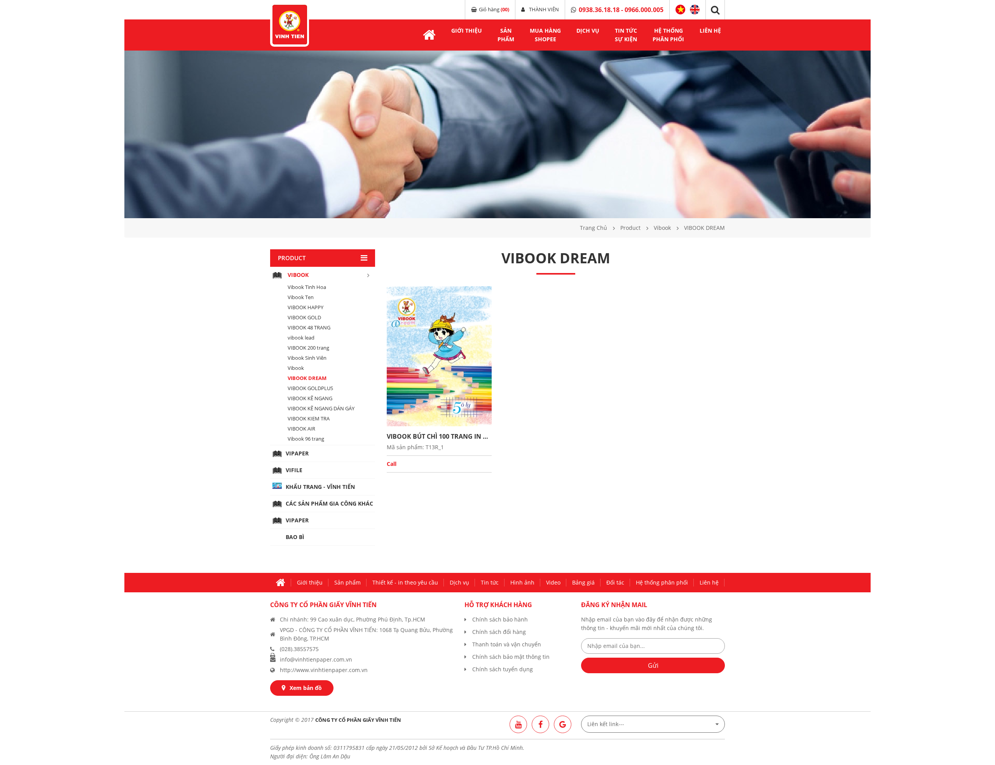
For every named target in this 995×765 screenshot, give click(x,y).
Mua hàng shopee (545, 35)
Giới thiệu (466, 30)
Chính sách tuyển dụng (502, 669)
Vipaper (297, 520)
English (695, 8)
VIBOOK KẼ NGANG (310, 398)
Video (553, 582)
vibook (298, 274)
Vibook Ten (301, 297)
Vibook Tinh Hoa (307, 287)
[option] (497, 134)
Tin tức (490, 582)
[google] (562, 724)
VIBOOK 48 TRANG (309, 327)
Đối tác (615, 582)
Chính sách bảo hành (500, 619)
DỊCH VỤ (587, 30)
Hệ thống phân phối (662, 582)
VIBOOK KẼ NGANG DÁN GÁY (321, 408)
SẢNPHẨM (506, 35)
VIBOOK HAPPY (305, 307)
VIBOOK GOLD (304, 317)
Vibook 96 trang (306, 438)
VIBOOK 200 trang (308, 347)
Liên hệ (710, 30)
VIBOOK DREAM (307, 378)
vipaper (297, 453)
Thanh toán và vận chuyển (506, 644)
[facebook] (540, 724)
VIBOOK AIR (301, 428)
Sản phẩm (347, 582)
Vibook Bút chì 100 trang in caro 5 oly (439, 436)
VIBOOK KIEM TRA (309, 418)
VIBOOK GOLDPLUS (310, 388)
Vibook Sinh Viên (307, 357)
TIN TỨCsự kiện (626, 35)
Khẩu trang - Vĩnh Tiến (320, 486)
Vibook (296, 367)
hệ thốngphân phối (668, 35)
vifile (294, 470)
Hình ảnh (522, 582)
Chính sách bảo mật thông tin (511, 656)
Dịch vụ (459, 582)
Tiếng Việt (680, 9)
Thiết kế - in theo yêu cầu (405, 582)
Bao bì (295, 537)
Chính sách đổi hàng (499, 631)
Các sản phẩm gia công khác (329, 503)
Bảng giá (583, 582)
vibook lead (301, 337)
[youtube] (518, 724)
